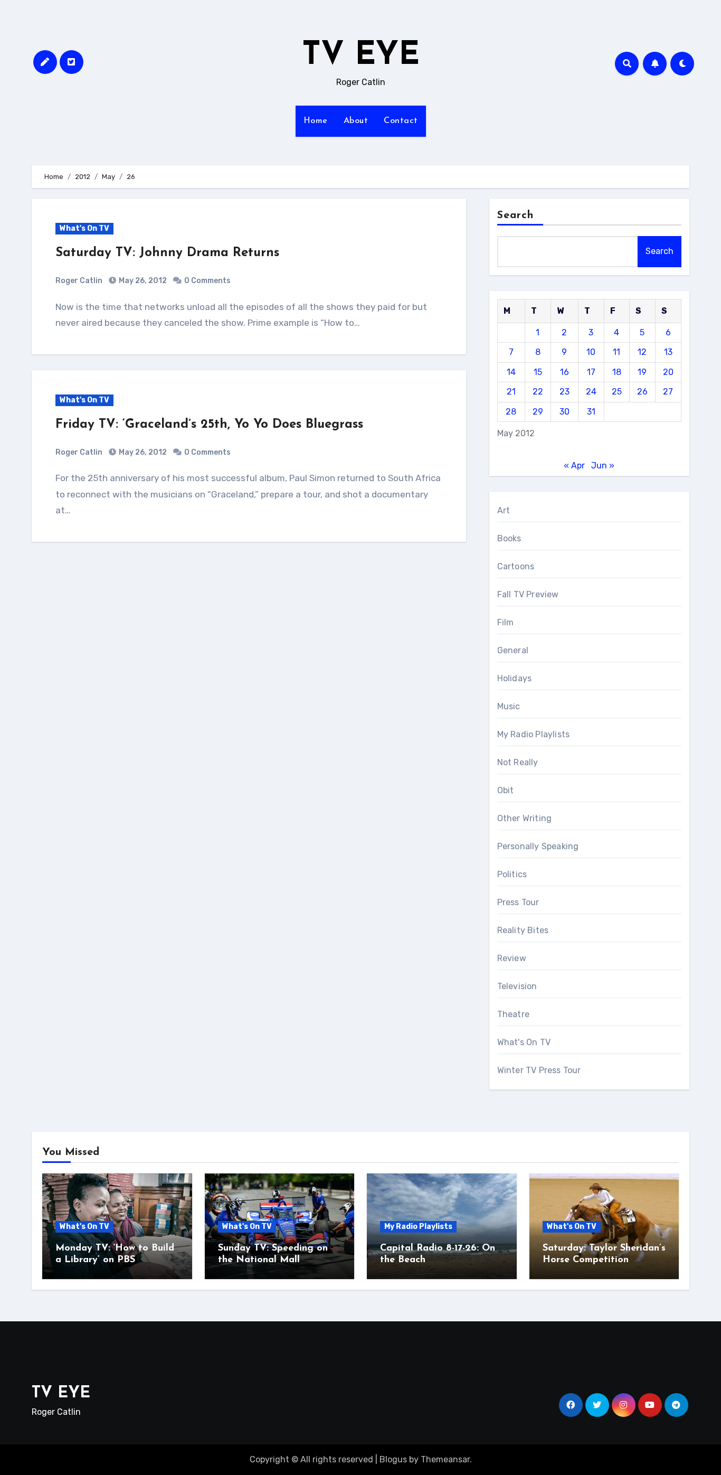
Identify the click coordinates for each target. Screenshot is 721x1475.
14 (511, 372)
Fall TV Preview (528, 594)
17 (591, 372)
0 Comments (207, 280)
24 (591, 392)
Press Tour (518, 902)
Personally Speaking (538, 846)
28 (511, 412)
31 (591, 412)
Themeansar (445, 1459)
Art (503, 510)
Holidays (514, 678)
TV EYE (361, 56)
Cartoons (516, 566)
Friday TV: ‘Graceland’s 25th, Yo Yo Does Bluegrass (209, 424)
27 (668, 392)
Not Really (517, 762)
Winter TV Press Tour (539, 1070)
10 (590, 352)
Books (509, 538)
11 (616, 352)
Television (517, 986)
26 (642, 392)
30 (564, 412)
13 (668, 352)
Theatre (513, 1014)
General (512, 650)
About (356, 121)
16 (564, 372)
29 (538, 412)
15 (538, 372)
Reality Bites (523, 930)
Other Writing (524, 818)
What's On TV (84, 228)
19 (642, 372)
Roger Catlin (78, 280)
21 (511, 392)
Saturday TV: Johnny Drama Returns (167, 253)
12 (642, 352)
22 (538, 392)
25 (617, 392)
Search (515, 215)
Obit (505, 790)
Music (508, 706)
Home (315, 121)
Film (505, 622)
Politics (512, 874)
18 (616, 372)
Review (511, 958)
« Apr (574, 466)
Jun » (602, 466)
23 (564, 392)
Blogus (393, 1459)
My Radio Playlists (533, 734)
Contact (401, 121)
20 (668, 372)
